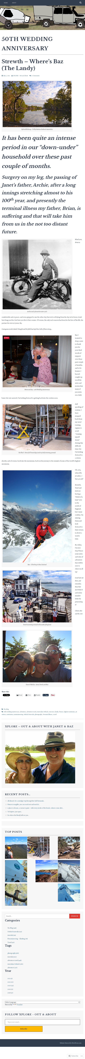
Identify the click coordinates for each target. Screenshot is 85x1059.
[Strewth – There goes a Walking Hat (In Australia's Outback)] (69, 848)
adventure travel (31, 712)
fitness (61, 712)
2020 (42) (11, 986)
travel (55, 714)
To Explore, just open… (15, 812)
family (56, 712)
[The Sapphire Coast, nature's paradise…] (47, 871)
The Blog (6, 709)
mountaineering (18, 714)
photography (38, 714)
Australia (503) (12, 957)
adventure (23, 712)
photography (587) (13, 953)
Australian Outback (42, 712)
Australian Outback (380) (15, 964)
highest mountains (69, 712)
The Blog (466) (12, 928)
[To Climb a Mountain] (69, 871)
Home (6, 3)
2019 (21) (10, 989)
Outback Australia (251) (15, 932)
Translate (20, 1005)
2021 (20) (10, 982)
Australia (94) (12, 935)
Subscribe (23, 1029)
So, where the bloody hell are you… (18, 815)
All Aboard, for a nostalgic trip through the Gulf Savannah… (26, 801)
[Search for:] (37, 916)
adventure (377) (12, 968)
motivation (10, 714)
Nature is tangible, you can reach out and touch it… (24, 804)
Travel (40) (11, 942)
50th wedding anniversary (11, 712)
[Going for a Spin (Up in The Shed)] (38, 848)
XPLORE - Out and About (20, 76)
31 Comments (35, 76)
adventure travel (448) (14, 960)
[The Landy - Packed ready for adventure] (16, 871)
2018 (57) (10, 993)
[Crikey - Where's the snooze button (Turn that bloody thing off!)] (16, 895)
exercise (51, 712)
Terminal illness (47, 714)
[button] (40, 757)
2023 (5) (10, 978)
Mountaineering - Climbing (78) (18, 939)
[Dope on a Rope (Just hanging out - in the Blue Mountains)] (16, 848)
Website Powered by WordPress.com (70, 1043)
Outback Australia (29, 714)
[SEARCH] (80, 3)
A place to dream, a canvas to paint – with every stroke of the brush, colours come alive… (35, 808)
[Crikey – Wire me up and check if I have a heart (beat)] (69, 893)
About (14, 3)
